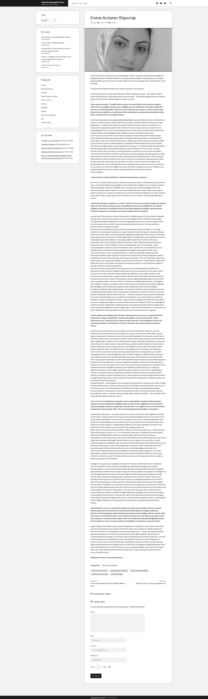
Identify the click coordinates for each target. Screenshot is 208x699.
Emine (95, 23)
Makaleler (44, 107)
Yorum (92, 612)
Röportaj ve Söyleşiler (110, 565)
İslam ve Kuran (46, 100)
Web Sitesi (94, 655)
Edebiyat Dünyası (47, 89)
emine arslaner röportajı (119, 571)
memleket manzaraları (99, 574)
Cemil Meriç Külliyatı (48, 144)
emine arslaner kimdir (99, 571)
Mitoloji (43, 111)
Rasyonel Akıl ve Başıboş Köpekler (52, 43)
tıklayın (120, 557)
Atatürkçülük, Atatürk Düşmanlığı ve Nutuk (56, 37)
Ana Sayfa (75, 3)
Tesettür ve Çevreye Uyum (50, 65)
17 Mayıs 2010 (103, 22)
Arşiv (80, 3)
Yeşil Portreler (46, 122)
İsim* (92, 636)
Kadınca (44, 104)
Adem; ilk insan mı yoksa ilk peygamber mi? (151, 583)
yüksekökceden (117, 574)
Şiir (42, 119)
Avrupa (43, 85)
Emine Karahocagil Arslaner (52, 2)
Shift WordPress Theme (98, 697)
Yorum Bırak (113, 22)
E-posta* (93, 646)
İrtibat (85, 3)
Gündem (44, 92)
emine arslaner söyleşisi (139, 571)
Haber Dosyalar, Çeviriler (49, 96)
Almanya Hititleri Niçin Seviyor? (51, 148)
